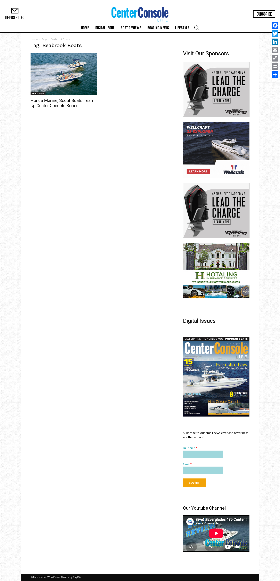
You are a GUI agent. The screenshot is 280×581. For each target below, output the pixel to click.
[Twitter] (275, 34)
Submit (194, 482)
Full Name (190, 448)
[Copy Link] (275, 58)
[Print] (275, 66)
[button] (196, 27)
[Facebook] (275, 25)
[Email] (275, 50)
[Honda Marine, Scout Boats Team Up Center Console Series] (64, 74)
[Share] (275, 75)
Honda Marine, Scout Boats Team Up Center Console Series (62, 103)
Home (34, 39)
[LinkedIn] (275, 42)
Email (187, 464)
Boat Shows (38, 93)
